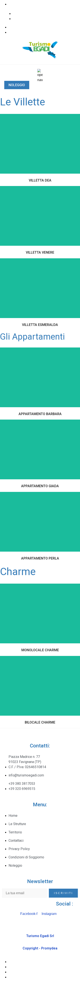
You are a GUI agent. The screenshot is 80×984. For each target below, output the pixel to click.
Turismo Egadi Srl (40, 936)
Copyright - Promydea (40, 948)
